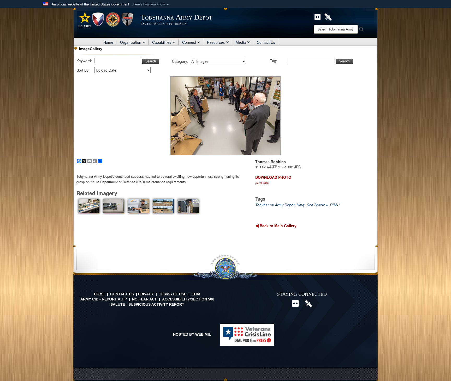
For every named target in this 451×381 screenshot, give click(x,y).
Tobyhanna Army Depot (274, 204)
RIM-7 (335, 204)
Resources (216, 42)
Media (241, 42)
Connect (189, 42)
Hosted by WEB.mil (192, 334)
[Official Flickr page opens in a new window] (317, 16)
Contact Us (266, 42)
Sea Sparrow (317, 204)
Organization (130, 42)
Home (108, 42)
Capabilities (161, 42)
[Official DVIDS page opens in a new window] (328, 16)
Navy (300, 204)
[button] (151, 4)
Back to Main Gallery (277, 225)
